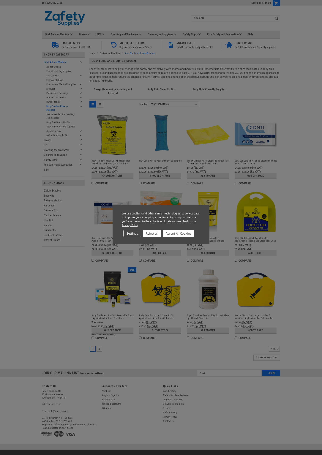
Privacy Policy (130, 225)
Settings (132, 233)
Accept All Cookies (178, 233)
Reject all (152, 233)
